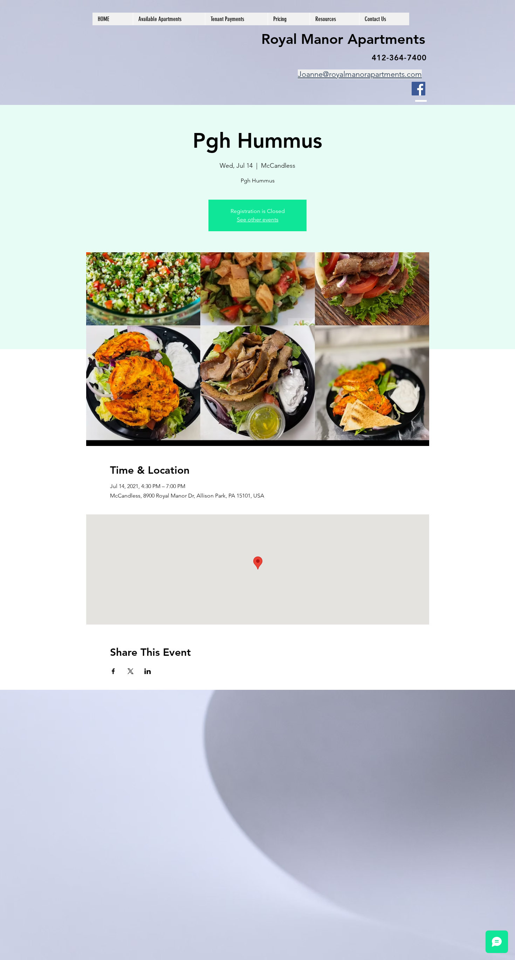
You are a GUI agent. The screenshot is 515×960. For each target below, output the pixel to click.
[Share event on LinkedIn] (147, 671)
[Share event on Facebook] (113, 671)
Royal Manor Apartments (343, 39)
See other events (258, 219)
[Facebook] (418, 88)
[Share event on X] (130, 671)
